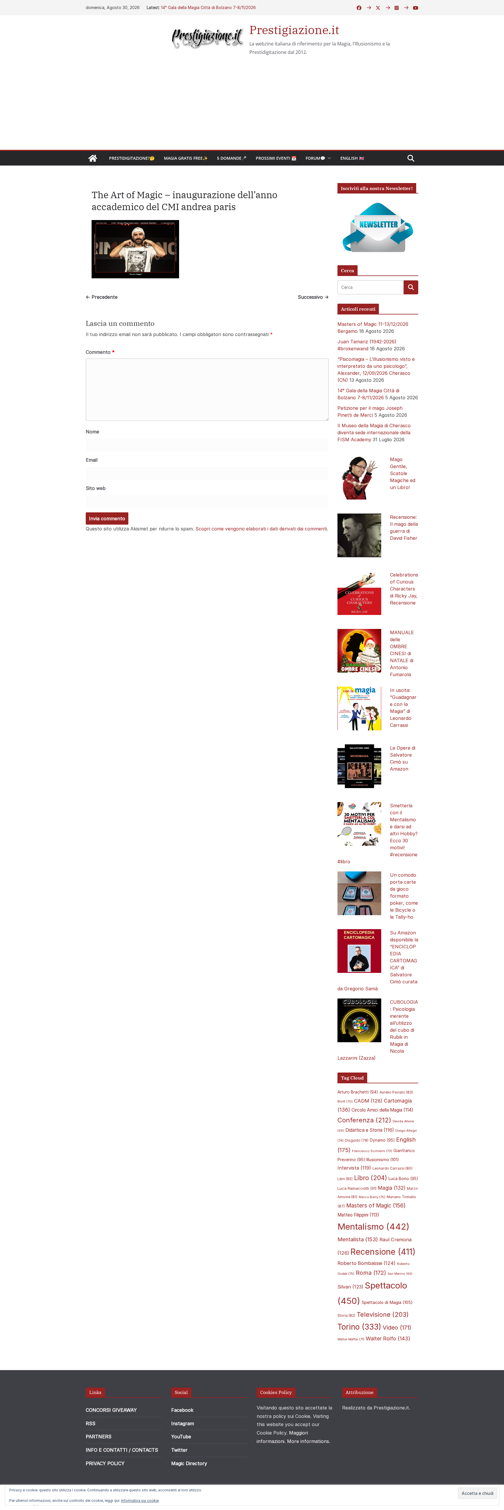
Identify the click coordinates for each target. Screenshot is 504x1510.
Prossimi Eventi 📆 (276, 158)
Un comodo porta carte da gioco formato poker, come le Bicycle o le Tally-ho (404, 896)
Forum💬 (315, 158)
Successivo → (313, 297)
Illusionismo (382, 1159)
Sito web (96, 488)
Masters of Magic (376, 1205)
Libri (345, 1179)
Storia (346, 1315)
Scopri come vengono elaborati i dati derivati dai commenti (261, 529)
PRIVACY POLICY (105, 1463)
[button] (328, 158)
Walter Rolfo (388, 1338)
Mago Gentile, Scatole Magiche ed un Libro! (402, 473)
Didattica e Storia (369, 1130)
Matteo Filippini (358, 1215)
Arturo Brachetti (357, 1092)
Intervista (354, 1168)
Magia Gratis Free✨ (186, 158)
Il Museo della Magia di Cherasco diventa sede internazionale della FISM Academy (374, 432)
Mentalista (357, 1239)
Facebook (182, 1410)
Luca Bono (403, 1178)
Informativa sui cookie (140, 1500)
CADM (368, 1101)
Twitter (179, 1450)
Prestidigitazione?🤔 (132, 158)
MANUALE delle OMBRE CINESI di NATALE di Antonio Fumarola (402, 653)
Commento (100, 352)
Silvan (350, 1287)
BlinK (345, 1101)
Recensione (383, 1252)
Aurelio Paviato (396, 1092)
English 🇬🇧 (352, 158)
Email (91, 460)
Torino (359, 1326)
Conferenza (364, 1120)
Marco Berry (372, 1197)
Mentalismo (373, 1226)
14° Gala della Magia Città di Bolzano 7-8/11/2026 (208, 7)
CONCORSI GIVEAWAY (111, 1410)
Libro (370, 1178)
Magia (391, 1188)
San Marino (400, 1274)
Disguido (356, 1140)
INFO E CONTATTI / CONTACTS (122, 1450)
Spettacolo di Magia (387, 1302)
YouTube (181, 1436)
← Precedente (102, 297)
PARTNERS (98, 1436)
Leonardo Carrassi (392, 1168)
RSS (90, 1423)
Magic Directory (189, 1463)
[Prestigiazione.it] (92, 158)
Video (397, 1327)
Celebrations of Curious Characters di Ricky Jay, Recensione (404, 589)
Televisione (383, 1314)
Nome (92, 432)
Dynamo (382, 1140)
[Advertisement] (252, 106)
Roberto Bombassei (366, 1263)
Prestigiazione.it (294, 29)
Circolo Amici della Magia (382, 1110)
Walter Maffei (350, 1339)
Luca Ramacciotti (357, 1188)
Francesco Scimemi (372, 1151)
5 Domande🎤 (231, 158)
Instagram (182, 1423)
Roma (371, 1272)
